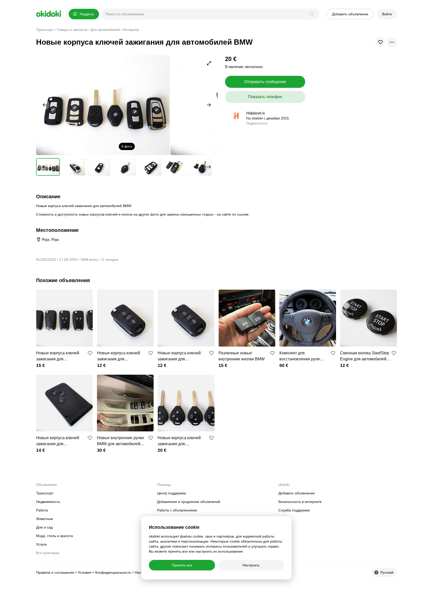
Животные (44, 519)
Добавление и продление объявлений (188, 502)
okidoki (48, 14)
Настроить (251, 565)
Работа (42, 510)
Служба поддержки (294, 510)
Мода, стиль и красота (54, 536)
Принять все (182, 565)
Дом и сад (44, 527)
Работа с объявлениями (177, 510)
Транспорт (44, 493)
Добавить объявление (296, 493)
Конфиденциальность (113, 572)
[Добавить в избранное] (90, 353)
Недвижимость (48, 502)
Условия (84, 572)
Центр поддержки (171, 493)
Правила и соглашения (55, 572)
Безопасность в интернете (300, 502)
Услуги (41, 544)
